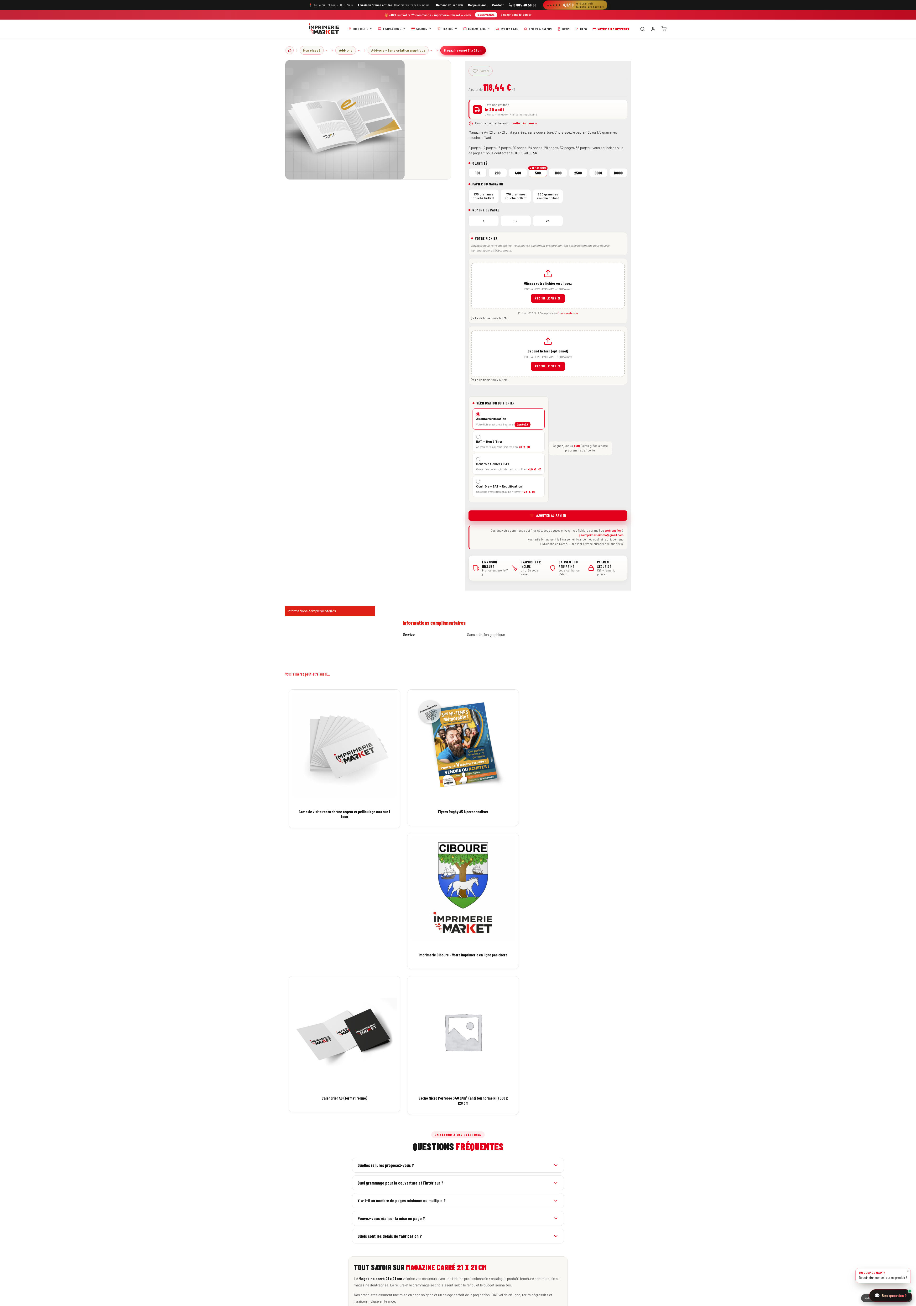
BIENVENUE (486, 15)
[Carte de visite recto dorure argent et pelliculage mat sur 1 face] (344, 745)
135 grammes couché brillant (483, 196)
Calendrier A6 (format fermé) (344, 1098)
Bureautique (477, 28)
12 (515, 221)
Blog (583, 29)
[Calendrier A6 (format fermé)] (344, 1032)
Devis (566, 29)
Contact (498, 5)
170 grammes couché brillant (516, 196)
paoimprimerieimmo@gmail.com (601, 535)
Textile (447, 28)
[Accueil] (324, 28)
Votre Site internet (614, 29)
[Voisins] (326, 50)
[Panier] (664, 29)
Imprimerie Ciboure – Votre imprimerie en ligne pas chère (463, 954)
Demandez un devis (449, 5)
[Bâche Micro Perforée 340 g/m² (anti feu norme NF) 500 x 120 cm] (463, 1032)
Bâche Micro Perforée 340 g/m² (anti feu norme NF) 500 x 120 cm (463, 1100)
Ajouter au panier (551, 515)
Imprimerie (360, 28)
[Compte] (653, 29)
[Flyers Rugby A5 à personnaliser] (463, 745)
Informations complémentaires (311, 611)
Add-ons (345, 50)
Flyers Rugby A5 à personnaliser (463, 811)
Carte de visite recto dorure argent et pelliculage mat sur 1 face (344, 814)
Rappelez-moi (477, 5)
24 (548, 221)
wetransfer (613, 530)
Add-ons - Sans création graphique (398, 50)
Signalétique (392, 28)
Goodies (421, 28)
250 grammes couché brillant (548, 196)
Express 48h (509, 29)
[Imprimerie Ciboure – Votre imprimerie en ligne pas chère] (463, 888)
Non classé (311, 50)
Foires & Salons (540, 29)
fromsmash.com (567, 313)
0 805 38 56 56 (525, 5)
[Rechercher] (642, 29)
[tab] (330, 611)
